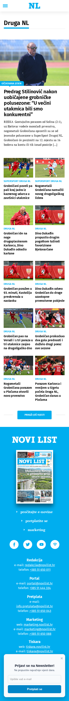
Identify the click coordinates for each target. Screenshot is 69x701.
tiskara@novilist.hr (40, 651)
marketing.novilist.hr (38, 624)
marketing (36, 529)
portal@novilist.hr (40, 583)
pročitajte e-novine (37, 511)
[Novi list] (34, 6)
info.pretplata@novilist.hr (34, 606)
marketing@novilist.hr (40, 629)
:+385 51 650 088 (40, 634)
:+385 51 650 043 (40, 611)
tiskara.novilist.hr (38, 647)
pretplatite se (36, 520)
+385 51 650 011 (40, 569)
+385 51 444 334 (40, 588)
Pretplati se (34, 689)
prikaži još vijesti (35, 415)
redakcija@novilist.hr (40, 565)
